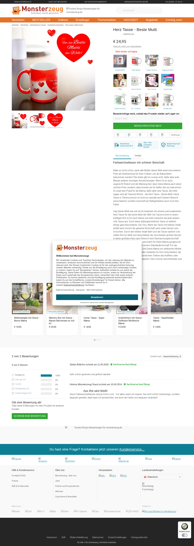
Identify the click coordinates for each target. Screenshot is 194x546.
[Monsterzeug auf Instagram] (80, 526)
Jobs (57, 481)
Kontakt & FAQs (19, 475)
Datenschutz (97, 537)
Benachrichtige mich (147, 126)
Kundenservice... (132, 449)
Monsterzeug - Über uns (65, 475)
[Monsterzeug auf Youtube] (113, 526)
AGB (63, 537)
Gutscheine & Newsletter (66, 496)
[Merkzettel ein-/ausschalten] (91, 106)
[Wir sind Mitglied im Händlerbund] (159, 511)
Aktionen (59, 491)
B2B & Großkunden (20, 486)
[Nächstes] (92, 69)
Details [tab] (138, 155)
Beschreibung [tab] (122, 155)
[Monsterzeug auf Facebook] (91, 526)
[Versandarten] (119, 478)
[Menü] (189, 523)
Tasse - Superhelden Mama (163, 319)
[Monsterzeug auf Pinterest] (102, 526)
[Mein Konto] (176, 10)
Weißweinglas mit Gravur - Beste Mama (27, 319)
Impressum (52, 537)
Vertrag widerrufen (139, 537)
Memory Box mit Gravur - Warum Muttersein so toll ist (61, 321)
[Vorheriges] (14, 69)
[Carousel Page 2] (97, 339)
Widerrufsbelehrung (79, 537)
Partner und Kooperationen (67, 486)
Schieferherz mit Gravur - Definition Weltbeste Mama (130, 321)
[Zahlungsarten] (97, 460)
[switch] (184, 535)
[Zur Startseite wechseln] (37, 10)
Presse (15, 481)
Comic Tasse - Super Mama (94, 319)
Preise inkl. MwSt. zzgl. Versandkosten (127, 46)
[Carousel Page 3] (99, 339)
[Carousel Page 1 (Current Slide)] (95, 340)
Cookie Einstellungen (117, 537)
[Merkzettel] (167, 10)
